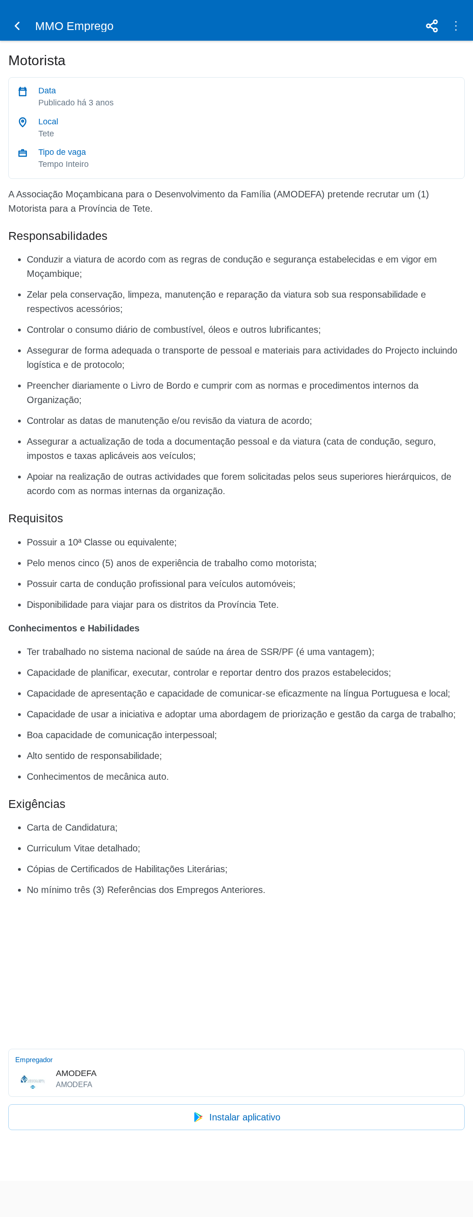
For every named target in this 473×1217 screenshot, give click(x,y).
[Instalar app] (456, 26)
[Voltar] (17, 26)
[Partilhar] (432, 26)
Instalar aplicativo (244, 1117)
